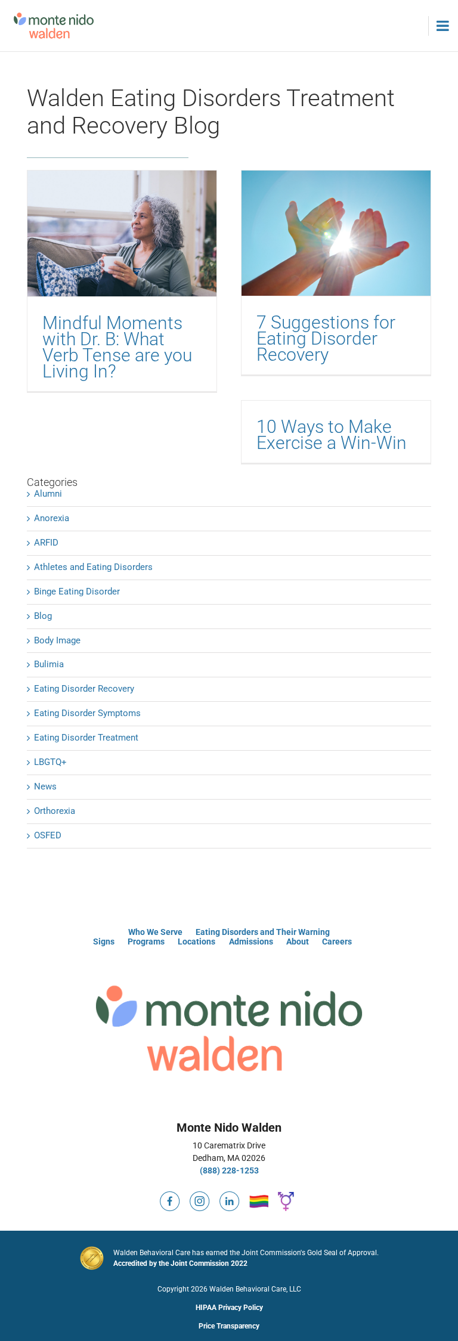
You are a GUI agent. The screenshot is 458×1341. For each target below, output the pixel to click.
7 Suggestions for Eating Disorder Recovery (325, 338)
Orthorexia (54, 811)
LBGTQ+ (50, 762)
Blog (43, 616)
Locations (196, 941)
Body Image (57, 640)
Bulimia (49, 664)
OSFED (47, 835)
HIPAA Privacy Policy (229, 1307)
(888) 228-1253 (229, 1170)
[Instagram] (200, 1196)
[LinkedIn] (229, 1196)
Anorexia (51, 518)
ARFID (46, 542)
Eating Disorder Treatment (86, 737)
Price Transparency (229, 1326)
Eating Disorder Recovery (84, 688)
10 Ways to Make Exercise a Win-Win (331, 434)
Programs (146, 941)
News (45, 786)
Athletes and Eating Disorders (93, 567)
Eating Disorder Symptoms (87, 713)
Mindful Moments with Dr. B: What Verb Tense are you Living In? (117, 347)
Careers (337, 941)
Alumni (48, 493)
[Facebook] (170, 1196)
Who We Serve (155, 932)
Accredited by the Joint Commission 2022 (180, 1263)
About (297, 941)
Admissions (251, 941)
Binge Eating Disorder (77, 591)
